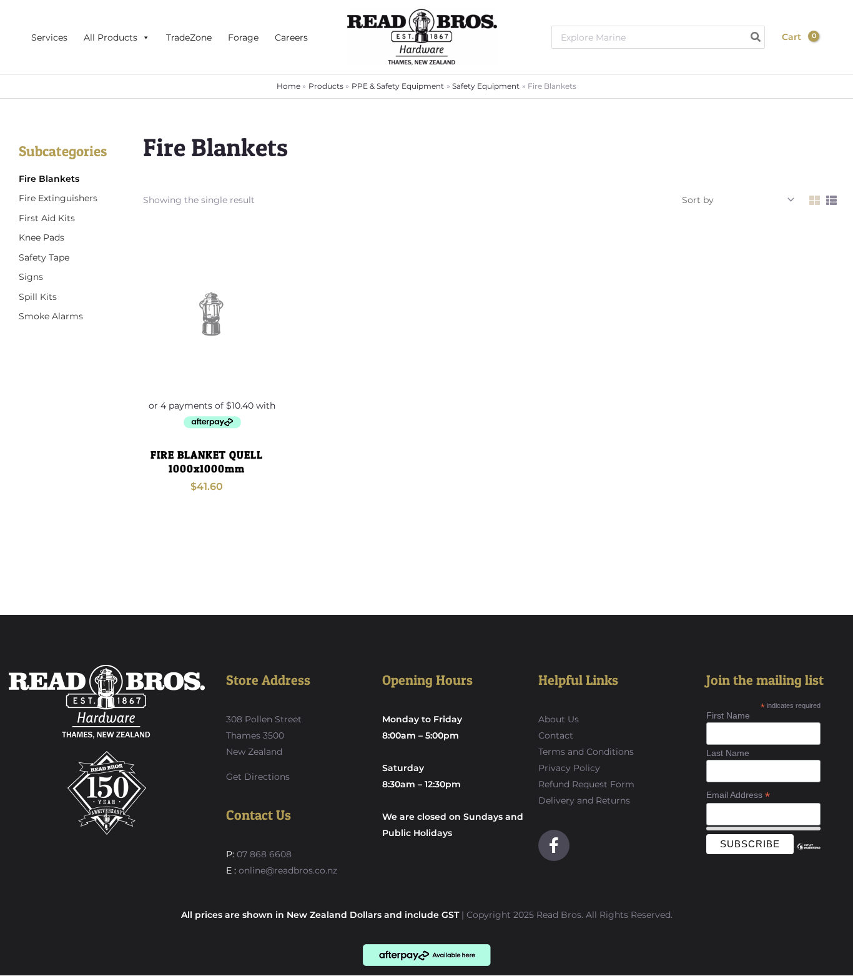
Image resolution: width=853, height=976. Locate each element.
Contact (555, 735)
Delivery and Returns (584, 800)
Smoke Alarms (51, 316)
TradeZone (189, 37)
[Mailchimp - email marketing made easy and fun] (808, 856)
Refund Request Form (586, 784)
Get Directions (258, 776)
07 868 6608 (263, 854)
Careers (291, 37)
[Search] (756, 37)
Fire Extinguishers (58, 198)
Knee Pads (41, 237)
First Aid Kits (47, 218)
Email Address (738, 795)
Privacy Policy (569, 768)
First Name (728, 715)
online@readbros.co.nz (288, 870)
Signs (31, 276)
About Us (558, 719)
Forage (243, 37)
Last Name (727, 753)
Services (49, 37)
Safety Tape (44, 257)
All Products (110, 37)
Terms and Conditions (586, 751)
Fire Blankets (49, 178)
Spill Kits (38, 296)
